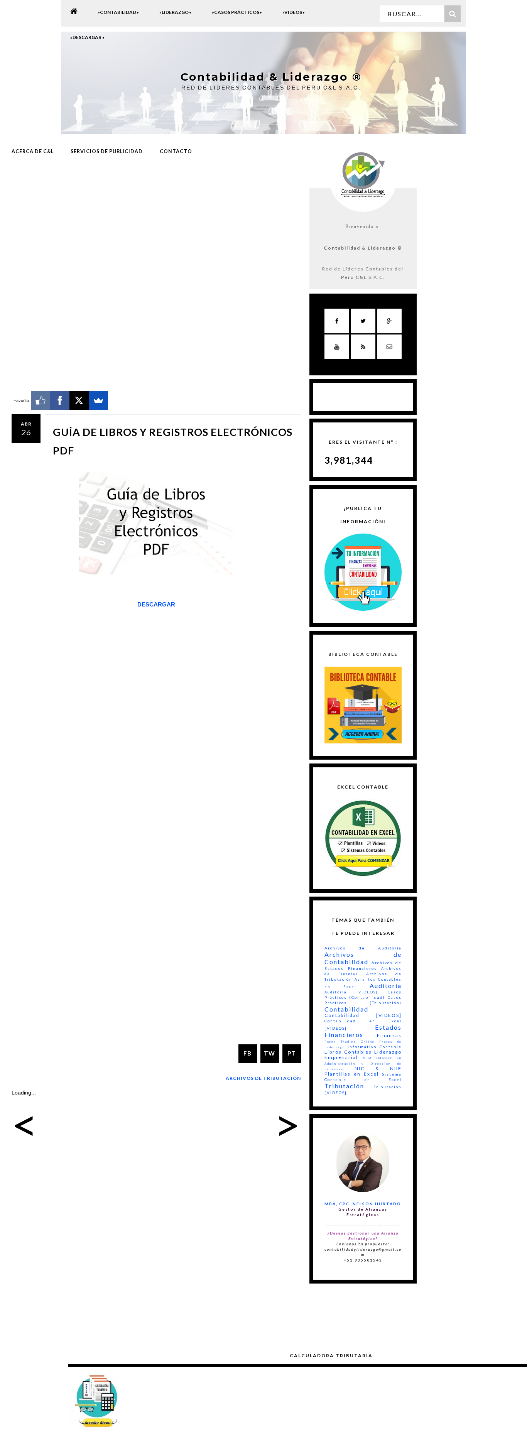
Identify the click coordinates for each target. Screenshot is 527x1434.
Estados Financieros (363, 1031)
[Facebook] (59, 400)
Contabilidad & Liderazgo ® (271, 76)
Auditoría (386, 985)
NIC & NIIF (378, 1068)
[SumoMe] (98, 400)
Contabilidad (346, 1009)
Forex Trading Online (349, 1042)
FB (247, 1053)
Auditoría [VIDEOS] (351, 992)
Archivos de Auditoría (363, 948)
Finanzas (389, 1035)
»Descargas (87, 37)
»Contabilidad (118, 12)
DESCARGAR (156, 604)
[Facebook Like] (40, 400)
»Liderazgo (175, 12)
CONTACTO (176, 151)
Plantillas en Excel (351, 1074)
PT (291, 1053)
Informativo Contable (375, 1046)
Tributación (344, 1085)
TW (269, 1053)
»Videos (293, 12)
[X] (79, 400)
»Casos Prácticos (237, 12)
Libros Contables (348, 1052)
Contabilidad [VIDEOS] (363, 1015)
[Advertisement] (156, 225)
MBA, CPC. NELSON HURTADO (362, 1203)
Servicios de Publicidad (107, 151)
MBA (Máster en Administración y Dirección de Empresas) (363, 1063)
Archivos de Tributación (263, 1078)
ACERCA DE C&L (33, 151)
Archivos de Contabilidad (363, 958)
